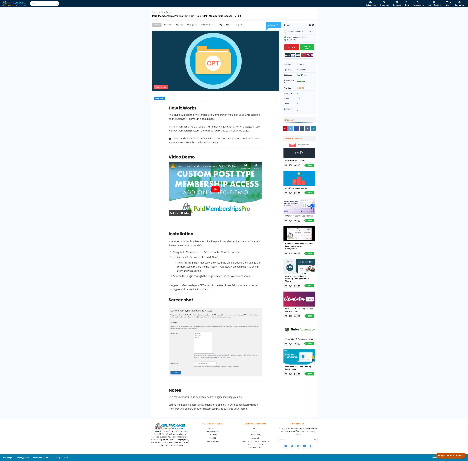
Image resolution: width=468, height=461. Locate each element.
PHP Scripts (212, 435)
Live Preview (161, 87)
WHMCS (213, 438)
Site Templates (213, 441)
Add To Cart (307, 47)
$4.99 (310, 165)
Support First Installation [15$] (300, 31)
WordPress (166, 12)
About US (255, 438)
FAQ (255, 431)
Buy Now (291, 47)
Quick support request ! (452, 455)
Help (66, 458)
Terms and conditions (42, 458)
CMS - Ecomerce (212, 431)
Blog (58, 458)
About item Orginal (255, 444)
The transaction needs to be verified (255, 441)
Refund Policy (255, 435)
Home (155, 12)
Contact (255, 428)
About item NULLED (255, 448)
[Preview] (291, 165)
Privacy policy (23, 458)
